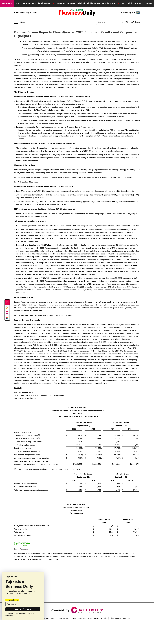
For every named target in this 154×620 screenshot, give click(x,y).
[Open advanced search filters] (126, 22)
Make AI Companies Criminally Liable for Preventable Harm (86, 3)
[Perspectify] (7, 307)
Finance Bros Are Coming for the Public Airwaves (26, 3)
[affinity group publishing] (7, 312)
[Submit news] (7, 302)
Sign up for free (23, 609)
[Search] (121, 22)
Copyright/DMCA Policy (97, 618)
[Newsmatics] (7, 317)
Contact (126, 618)
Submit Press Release (60, 618)
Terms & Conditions (78, 618)
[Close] (41, 575)
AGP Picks (7, 3)
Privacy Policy (115, 618)
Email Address (12, 600)
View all (149, 3)
